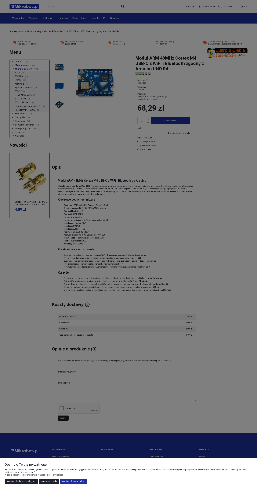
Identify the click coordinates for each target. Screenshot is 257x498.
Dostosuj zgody (49, 481)
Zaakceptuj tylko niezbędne (21, 481)
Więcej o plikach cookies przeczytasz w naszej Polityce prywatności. (34, 475)
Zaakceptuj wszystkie (73, 481)
